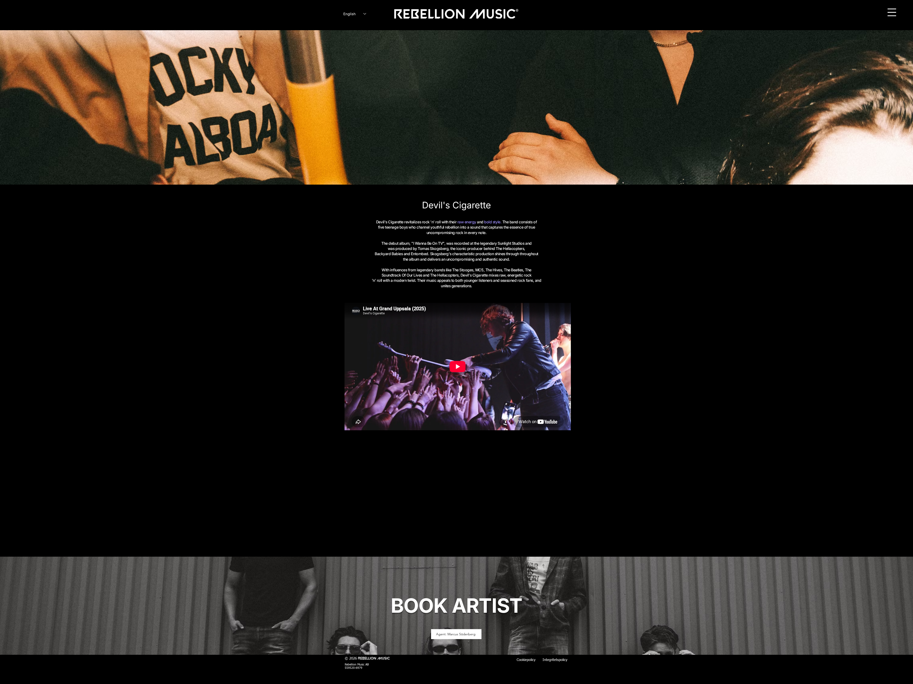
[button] (892, 12)
